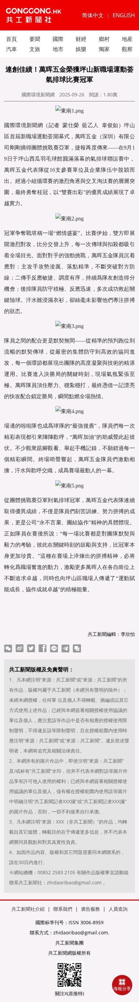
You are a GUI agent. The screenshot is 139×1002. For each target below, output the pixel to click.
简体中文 (93, 15)
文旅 (34, 49)
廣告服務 (90, 909)
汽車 (11, 49)
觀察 (127, 49)
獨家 (104, 49)
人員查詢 (118, 909)
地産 (127, 39)
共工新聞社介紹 (28, 909)
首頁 (11, 39)
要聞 (34, 39)
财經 (81, 39)
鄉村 (104, 39)
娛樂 (81, 49)
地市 (58, 49)
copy (77, 648)
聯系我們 (62, 909)
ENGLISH (124, 15)
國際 (58, 39)
